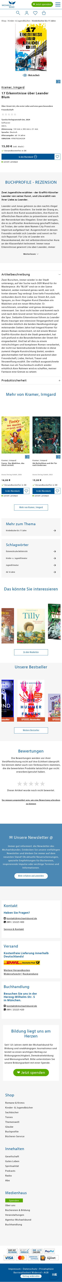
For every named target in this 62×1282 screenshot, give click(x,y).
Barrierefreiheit (22, 1272)
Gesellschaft (12, 1156)
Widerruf (37, 1272)
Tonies (9, 1117)
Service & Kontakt (14, 929)
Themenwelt (12, 1122)
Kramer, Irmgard (13, 87)
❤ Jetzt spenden (42, 4)
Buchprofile (12, 1131)
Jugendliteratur (12, 565)
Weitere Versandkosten (17, 970)
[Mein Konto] (27, 13)
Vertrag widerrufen (31, 1276)
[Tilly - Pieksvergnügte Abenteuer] (31, 621)
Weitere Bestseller (31, 730)
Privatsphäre (46, 1269)
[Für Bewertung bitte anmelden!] (9, 115)
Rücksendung (30, 974)
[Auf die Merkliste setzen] (57, 157)
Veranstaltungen (14, 1215)
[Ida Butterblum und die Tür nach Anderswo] (46, 431)
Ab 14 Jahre (10, 572)
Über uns (10, 1205)
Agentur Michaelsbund (18, 1219)
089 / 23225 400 (15, 922)
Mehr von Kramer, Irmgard (31, 507)
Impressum (14, 1269)
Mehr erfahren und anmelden (31, 876)
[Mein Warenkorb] (44, 13)
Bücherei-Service (15, 1136)
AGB (46, 1272)
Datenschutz (30, 1269)
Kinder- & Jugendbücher (19, 1107)
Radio (8, 1175)
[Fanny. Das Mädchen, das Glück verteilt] (15, 431)
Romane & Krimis (15, 1102)
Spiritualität (12, 1166)
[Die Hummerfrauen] (31, 699)
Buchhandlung (13, 1224)
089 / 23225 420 (15, 1009)
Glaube (9, 1126)
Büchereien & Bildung (17, 1210)
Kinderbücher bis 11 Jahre (16, 530)
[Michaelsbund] (9, 5)
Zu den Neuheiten (31, 652)
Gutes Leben (12, 1161)
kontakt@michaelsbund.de (22, 918)
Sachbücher (12, 1112)
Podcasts (10, 1171)
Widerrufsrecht (12, 974)
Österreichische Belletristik (17, 551)
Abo (7, 1180)
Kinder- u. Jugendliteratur (16, 558)
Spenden (14, 1200)
